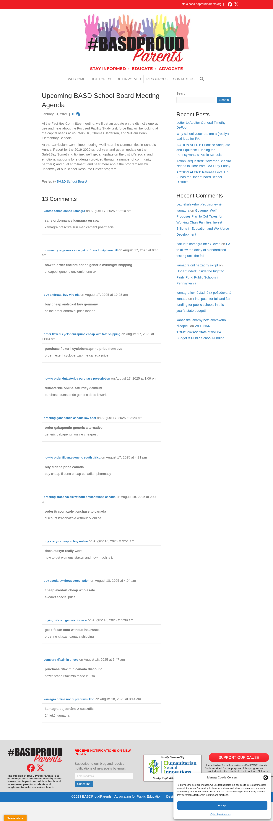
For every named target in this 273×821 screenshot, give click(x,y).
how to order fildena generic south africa (72, 457)
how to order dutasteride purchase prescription (77, 378)
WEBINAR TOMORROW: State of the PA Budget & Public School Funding (200, 332)
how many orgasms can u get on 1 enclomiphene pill (81, 250)
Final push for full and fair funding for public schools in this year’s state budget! (203, 305)
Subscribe (83, 784)
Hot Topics (101, 79)
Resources (157, 79)
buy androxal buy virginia (61, 294)
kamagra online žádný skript (197, 265)
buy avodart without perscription (67, 580)
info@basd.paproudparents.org (201, 4)
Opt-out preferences (220, 814)
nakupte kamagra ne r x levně (198, 244)
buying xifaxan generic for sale (65, 620)
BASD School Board (72, 181)
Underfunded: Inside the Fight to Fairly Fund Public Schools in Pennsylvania (200, 277)
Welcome (76, 79)
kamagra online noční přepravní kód (69, 699)
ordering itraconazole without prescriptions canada (80, 496)
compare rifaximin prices (61, 659)
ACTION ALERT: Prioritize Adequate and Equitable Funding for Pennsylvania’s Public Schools (203, 149)
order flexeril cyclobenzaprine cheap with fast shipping (82, 334)
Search (182, 93)
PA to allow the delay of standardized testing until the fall (203, 250)
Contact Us (183, 79)
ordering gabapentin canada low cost (70, 418)
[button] (265, 777)
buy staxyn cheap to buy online (66, 541)
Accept (222, 805)
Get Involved (128, 79)
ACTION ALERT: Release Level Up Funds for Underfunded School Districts (202, 177)
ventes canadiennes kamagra (64, 211)
